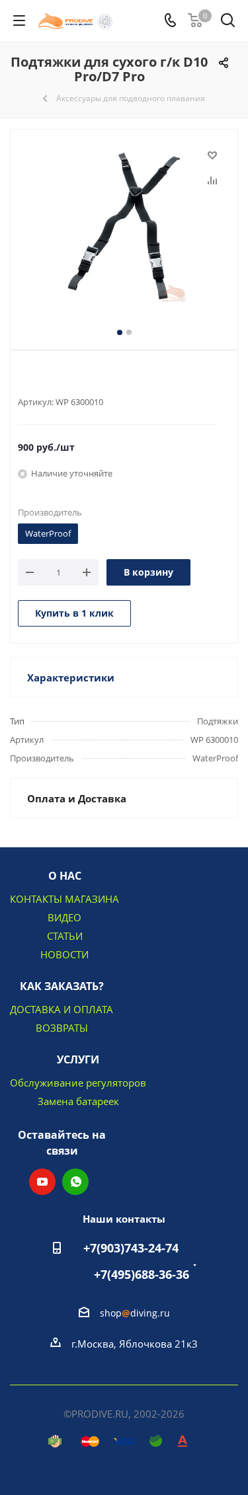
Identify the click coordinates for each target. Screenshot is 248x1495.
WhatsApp (75, 1182)
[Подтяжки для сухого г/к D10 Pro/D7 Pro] (124, 225)
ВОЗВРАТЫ (62, 1027)
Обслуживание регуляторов (78, 1082)
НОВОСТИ (64, 954)
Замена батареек (78, 1101)
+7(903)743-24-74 (131, 1248)
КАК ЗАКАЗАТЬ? (62, 986)
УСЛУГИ (78, 1059)
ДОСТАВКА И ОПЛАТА (61, 1009)
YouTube (42, 1182)
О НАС (64, 875)
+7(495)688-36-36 (141, 1274)
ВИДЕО (64, 917)
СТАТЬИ (65, 935)
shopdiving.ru (135, 1313)
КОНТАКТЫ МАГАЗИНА (64, 898)
